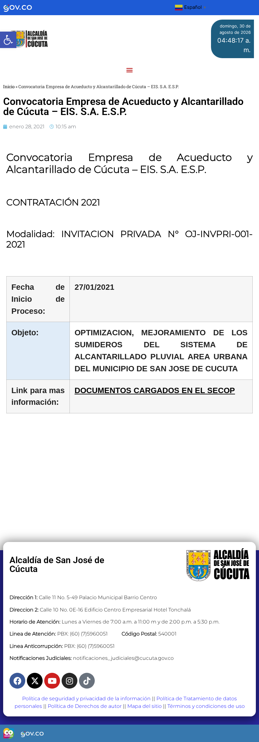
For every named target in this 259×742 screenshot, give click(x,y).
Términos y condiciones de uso (206, 706)
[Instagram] (69, 681)
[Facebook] (17, 681)
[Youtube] (52, 681)
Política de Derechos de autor (85, 706)
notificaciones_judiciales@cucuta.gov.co (123, 658)
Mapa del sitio (144, 706)
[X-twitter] (35, 681)
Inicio (9, 86)
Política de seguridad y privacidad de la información (86, 699)
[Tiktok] (87, 681)
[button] (8, 40)
